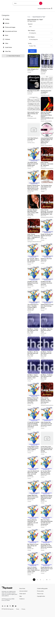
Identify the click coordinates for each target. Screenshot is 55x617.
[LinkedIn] (12, 606)
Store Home (22, 588)
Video (6, 43)
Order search (22, 593)
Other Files (8, 51)
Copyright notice (41, 596)
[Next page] (50, 579)
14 (46, 579)
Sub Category (31, 37)
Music (6, 35)
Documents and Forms (11, 31)
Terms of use (40, 593)
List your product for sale (44, 8)
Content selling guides (42, 588)
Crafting (7, 19)
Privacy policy (40, 591)
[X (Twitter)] (10, 606)
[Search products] (40, 3)
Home (29, 16)
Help (20, 596)
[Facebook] (7, 606)
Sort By (30, 43)
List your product (23, 591)
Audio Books (8, 47)
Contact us (21, 598)
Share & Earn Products (14, 55)
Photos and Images (10, 27)
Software (7, 39)
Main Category (31, 30)
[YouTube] (15, 606)
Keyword (30, 24)
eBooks (7, 23)
